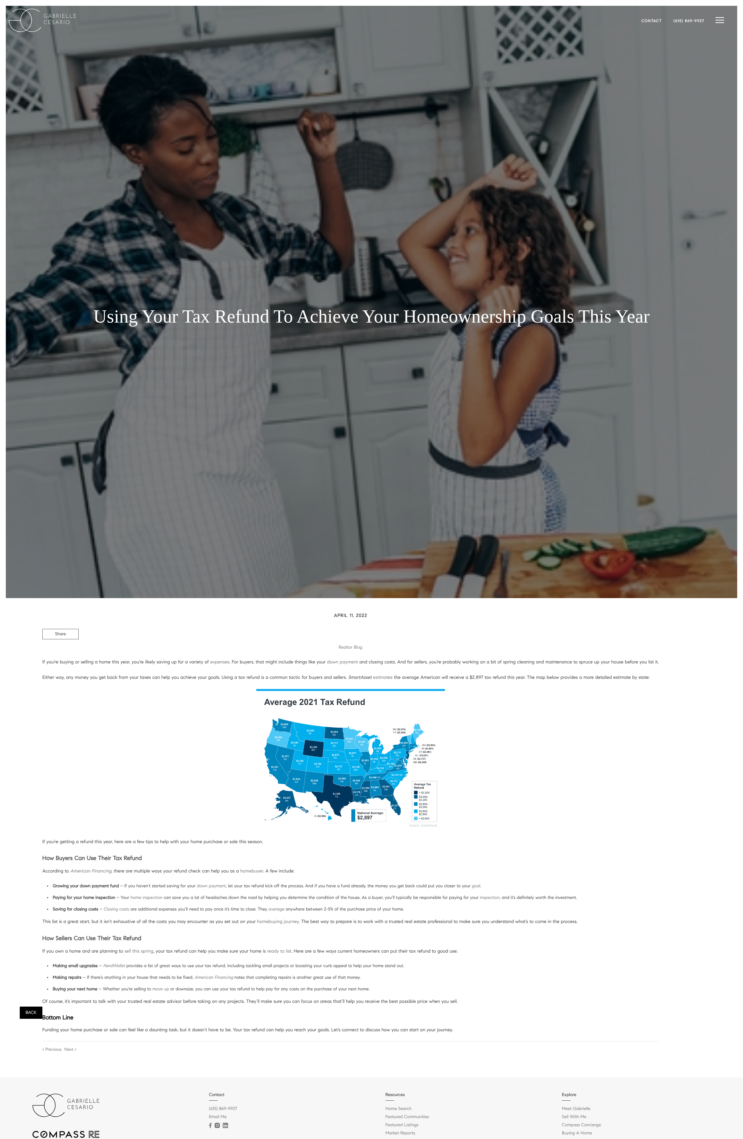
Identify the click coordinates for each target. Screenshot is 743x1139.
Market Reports (400, 1133)
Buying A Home (577, 1133)
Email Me (218, 1117)
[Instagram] (217, 1125)
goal (476, 886)
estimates (382, 677)
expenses (219, 662)
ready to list (279, 951)
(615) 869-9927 (689, 21)
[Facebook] (210, 1125)
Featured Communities (407, 1117)
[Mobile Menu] (719, 20)
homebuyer (251, 871)
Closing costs (116, 909)
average (276, 909)
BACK (31, 1012)
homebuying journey (278, 921)
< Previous (52, 1049)
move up (160, 989)
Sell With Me (574, 1117)
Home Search (398, 1108)
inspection (490, 897)
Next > (70, 1049)
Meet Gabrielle (576, 1108)
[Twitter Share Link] (60, 650)
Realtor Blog (350, 647)
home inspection (147, 897)
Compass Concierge (581, 1125)
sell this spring (139, 951)
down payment (342, 662)
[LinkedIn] (225, 1125)
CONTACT (651, 21)
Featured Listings (402, 1125)
